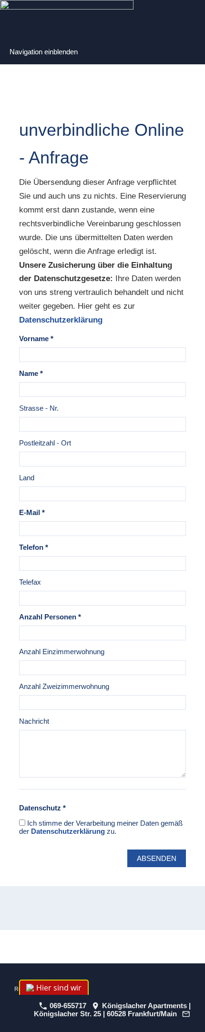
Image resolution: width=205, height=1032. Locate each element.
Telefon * (33, 547)
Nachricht (34, 721)
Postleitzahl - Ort (45, 443)
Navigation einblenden (44, 52)
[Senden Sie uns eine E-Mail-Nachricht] (186, 1014)
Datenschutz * (42, 808)
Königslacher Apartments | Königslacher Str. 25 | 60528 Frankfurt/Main (112, 1010)
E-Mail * (32, 512)
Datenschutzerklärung (60, 319)
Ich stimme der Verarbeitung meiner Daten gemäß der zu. (101, 827)
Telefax (30, 582)
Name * (31, 373)
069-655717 (67, 1006)
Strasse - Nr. (39, 408)
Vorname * (36, 338)
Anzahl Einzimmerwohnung (61, 652)
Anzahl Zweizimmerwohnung (64, 686)
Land (26, 478)
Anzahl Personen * (50, 617)
